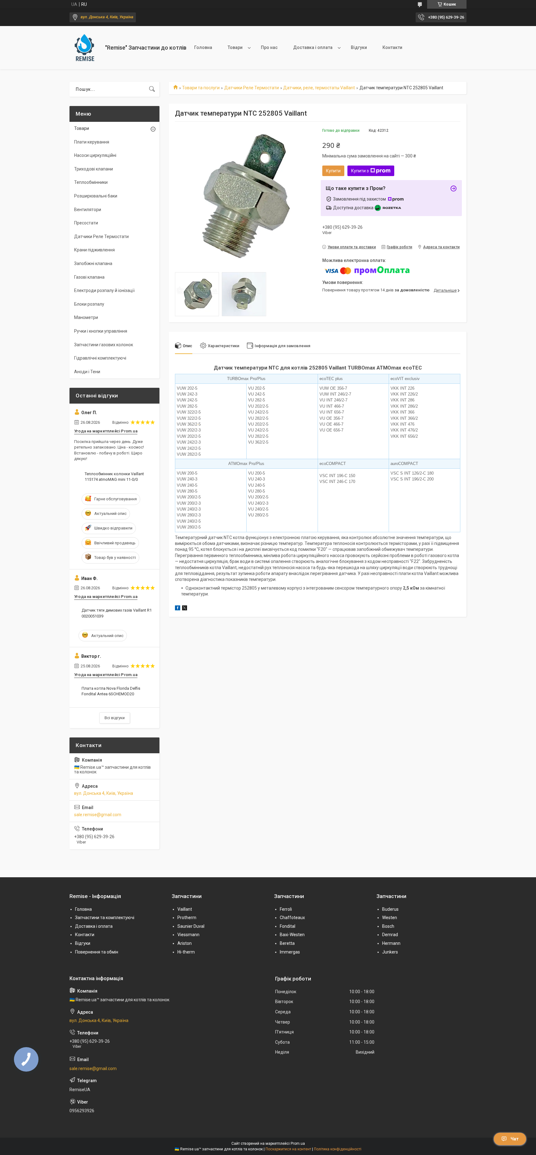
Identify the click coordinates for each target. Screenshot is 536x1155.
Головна (203, 47)
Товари (235, 47)
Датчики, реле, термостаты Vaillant (319, 87)
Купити (333, 170)
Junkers (390, 951)
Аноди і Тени (87, 371)
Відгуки (359, 47)
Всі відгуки (115, 717)
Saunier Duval (190, 926)
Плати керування (91, 141)
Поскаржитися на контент (288, 1149)
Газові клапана (89, 277)
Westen (389, 917)
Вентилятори (87, 209)
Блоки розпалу (89, 304)
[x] (184, 608)
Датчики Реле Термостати (251, 87)
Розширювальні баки (95, 195)
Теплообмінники (91, 182)
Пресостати (86, 222)
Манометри (86, 317)
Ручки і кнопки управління (100, 331)
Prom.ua (298, 1143)
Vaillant (184, 909)
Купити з (360, 170)
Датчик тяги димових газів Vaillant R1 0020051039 (117, 613)
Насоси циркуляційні (95, 155)
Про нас (269, 47)
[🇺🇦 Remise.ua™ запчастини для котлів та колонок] (84, 47)
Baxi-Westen (292, 934)
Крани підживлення (94, 249)
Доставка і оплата (313, 47)
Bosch (388, 926)
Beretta (287, 943)
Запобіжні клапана (93, 263)
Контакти (392, 47)
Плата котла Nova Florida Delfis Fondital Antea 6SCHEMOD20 (111, 691)
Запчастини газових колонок (103, 344)
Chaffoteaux (292, 917)
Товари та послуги (201, 87)
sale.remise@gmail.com (97, 814)
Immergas (290, 951)
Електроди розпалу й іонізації (104, 290)
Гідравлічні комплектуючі (100, 358)
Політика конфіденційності (337, 1149)
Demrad (390, 934)
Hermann (391, 943)
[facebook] (177, 608)
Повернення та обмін (96, 951)
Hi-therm (186, 951)
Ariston (184, 943)
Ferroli (286, 909)
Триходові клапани (93, 168)
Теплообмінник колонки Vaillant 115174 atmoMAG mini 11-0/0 (114, 476)
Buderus (390, 909)
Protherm (186, 917)
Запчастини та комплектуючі (104, 917)
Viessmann (188, 934)
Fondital (287, 926)
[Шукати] (152, 89)
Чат (515, 1138)
